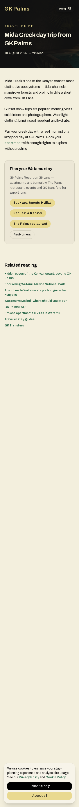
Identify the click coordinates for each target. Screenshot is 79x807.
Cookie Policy (56, 777)
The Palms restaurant (30, 223)
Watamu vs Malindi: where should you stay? (35, 301)
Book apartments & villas (32, 202)
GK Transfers (14, 325)
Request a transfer (28, 213)
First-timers (22, 234)
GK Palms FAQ (14, 307)
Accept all (39, 795)
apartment (13, 143)
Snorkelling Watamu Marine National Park (34, 284)
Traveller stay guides (19, 319)
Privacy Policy (29, 777)
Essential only (39, 786)
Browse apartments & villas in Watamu (32, 313)
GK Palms (16, 9)
